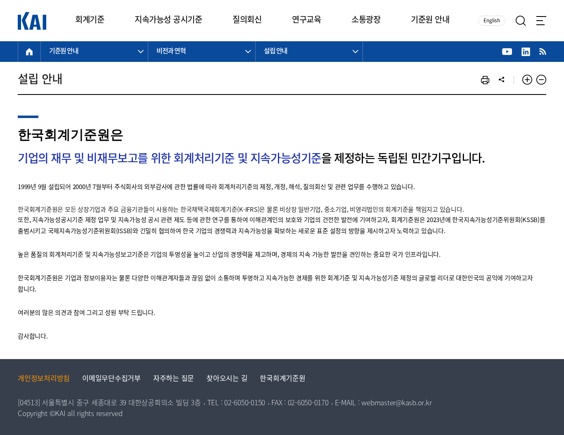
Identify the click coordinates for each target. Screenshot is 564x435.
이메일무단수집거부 (111, 379)
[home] (29, 51)
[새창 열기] (507, 51)
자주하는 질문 (173, 379)
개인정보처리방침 (44, 379)
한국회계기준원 (282, 379)
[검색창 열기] (521, 21)
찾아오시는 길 (226, 379)
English (491, 21)
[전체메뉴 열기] (541, 20)
